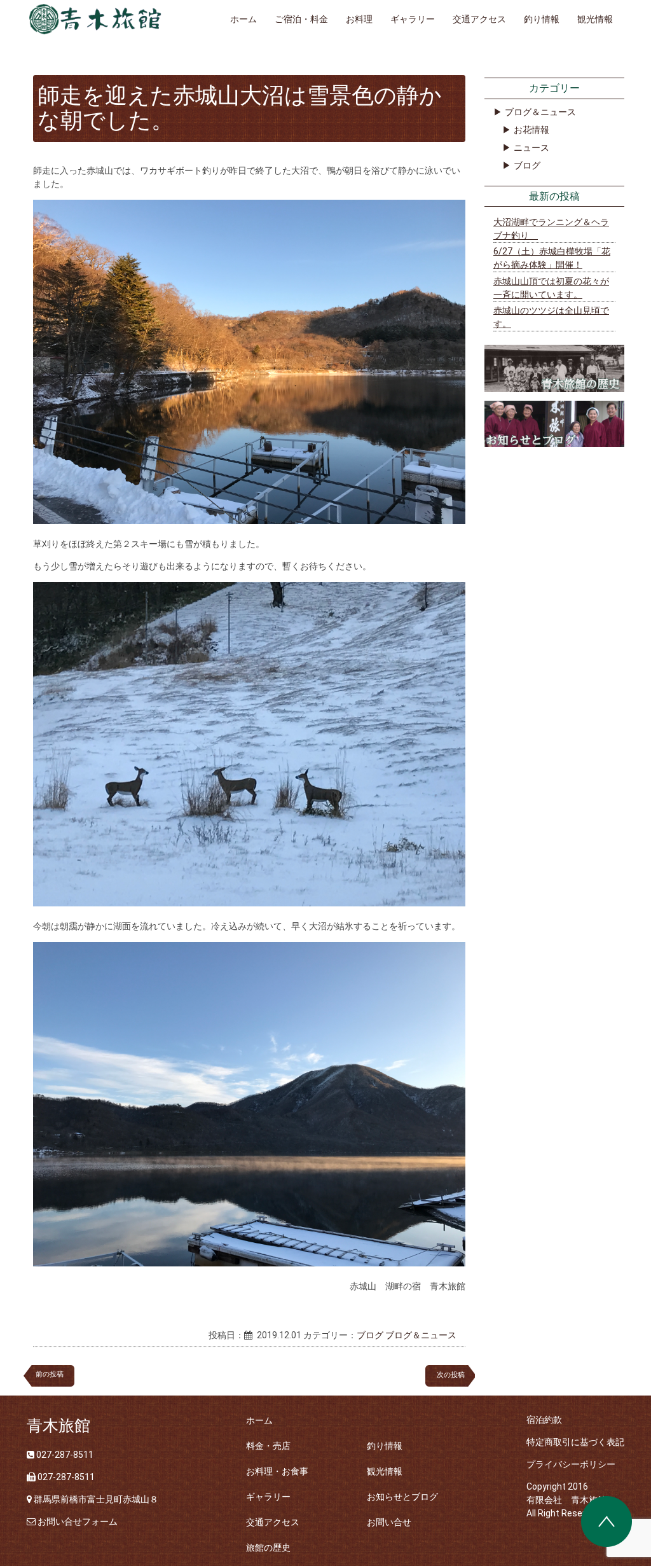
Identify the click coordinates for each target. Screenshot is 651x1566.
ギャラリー (412, 19)
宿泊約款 (544, 1420)
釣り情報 (541, 19)
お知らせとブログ (402, 1497)
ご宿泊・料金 (301, 19)
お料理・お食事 (277, 1471)
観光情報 (595, 19)
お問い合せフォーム (78, 1521)
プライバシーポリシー (570, 1464)
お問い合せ (389, 1522)
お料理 (359, 19)
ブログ (370, 1335)
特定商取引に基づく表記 (575, 1442)
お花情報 (531, 130)
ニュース (531, 147)
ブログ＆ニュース (420, 1335)
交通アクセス (479, 19)
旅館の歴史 (268, 1547)
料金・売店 (268, 1446)
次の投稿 (454, 1375)
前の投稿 (50, 1374)
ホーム (243, 19)
